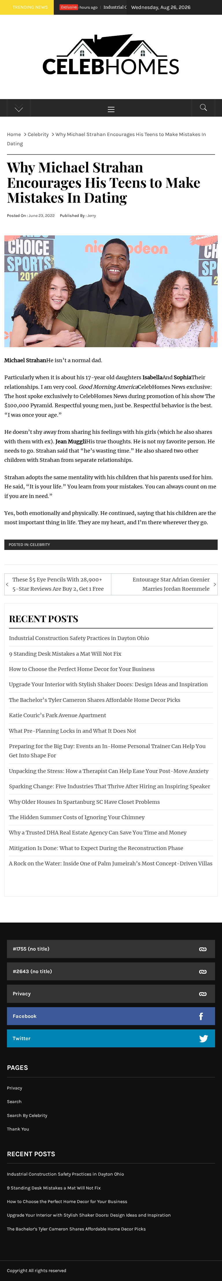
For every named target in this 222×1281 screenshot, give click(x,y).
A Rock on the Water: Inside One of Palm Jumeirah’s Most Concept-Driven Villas (110, 863)
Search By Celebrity (27, 1115)
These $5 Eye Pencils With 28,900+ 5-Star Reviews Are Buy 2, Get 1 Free (58, 584)
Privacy (22, 993)
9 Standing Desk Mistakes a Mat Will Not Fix (65, 653)
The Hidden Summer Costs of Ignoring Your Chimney (77, 817)
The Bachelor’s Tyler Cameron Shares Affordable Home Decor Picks (94, 700)
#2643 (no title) (32, 971)
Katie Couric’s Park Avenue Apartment (57, 715)
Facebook (25, 1016)
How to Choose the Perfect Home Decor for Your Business (82, 669)
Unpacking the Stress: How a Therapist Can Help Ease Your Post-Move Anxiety (108, 771)
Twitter (21, 1038)
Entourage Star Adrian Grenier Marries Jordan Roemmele (171, 584)
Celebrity (40, 544)
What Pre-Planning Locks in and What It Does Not (72, 731)
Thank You (18, 1129)
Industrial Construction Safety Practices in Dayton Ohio (79, 638)
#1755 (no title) (31, 949)
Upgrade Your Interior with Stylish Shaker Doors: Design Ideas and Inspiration (108, 684)
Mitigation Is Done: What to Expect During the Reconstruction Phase (96, 848)
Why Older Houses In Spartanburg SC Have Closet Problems (84, 802)
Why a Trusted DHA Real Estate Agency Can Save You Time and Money (97, 832)
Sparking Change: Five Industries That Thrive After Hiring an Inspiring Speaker (109, 786)
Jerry (91, 215)
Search (14, 1101)
